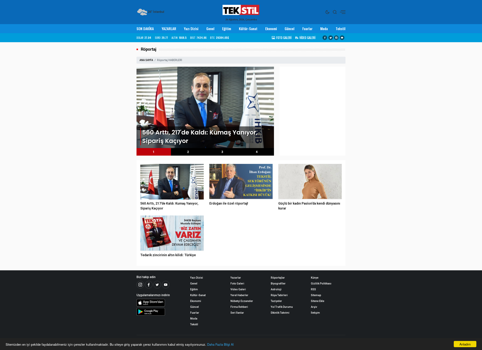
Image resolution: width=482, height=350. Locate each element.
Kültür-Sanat (248, 28)
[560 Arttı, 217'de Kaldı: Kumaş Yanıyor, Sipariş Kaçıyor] (205, 107)
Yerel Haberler (239, 295)
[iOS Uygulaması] (160, 302)
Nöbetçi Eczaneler (241, 301)
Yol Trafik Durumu (282, 306)
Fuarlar (307, 28)
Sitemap (316, 295)
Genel (210, 28)
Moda (324, 28)
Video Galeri (238, 289)
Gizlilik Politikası (321, 283)
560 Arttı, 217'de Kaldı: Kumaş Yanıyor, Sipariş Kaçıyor (169, 206)
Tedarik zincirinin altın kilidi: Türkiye (168, 255)
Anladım (465, 344)
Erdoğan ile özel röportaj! (228, 203)
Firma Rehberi (239, 306)
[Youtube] (342, 37)
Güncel (289, 28)
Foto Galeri (237, 283)
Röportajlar (278, 277)
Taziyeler (276, 301)
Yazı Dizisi (191, 28)
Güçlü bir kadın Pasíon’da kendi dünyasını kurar (309, 206)
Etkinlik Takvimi (280, 312)
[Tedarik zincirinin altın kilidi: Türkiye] (172, 233)
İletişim (315, 312)
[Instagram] (336, 37)
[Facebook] (325, 37)
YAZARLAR (169, 28)
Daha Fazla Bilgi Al (220, 344)
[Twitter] (330, 37)
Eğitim (226, 28)
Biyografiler (278, 283)
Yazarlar (235, 277)
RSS (313, 289)
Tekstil (340, 28)
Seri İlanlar (237, 312)
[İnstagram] (140, 284)
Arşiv (314, 306)
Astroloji (276, 289)
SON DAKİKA (145, 28)
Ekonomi (271, 28)
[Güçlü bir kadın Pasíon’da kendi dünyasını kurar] (310, 181)
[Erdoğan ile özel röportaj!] (241, 181)
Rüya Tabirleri (279, 295)
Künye (314, 277)
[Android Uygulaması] (160, 312)
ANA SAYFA (146, 60)
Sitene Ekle (317, 301)
